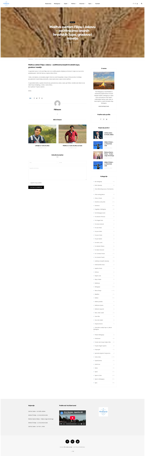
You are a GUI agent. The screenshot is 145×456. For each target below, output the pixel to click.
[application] (72, 417)
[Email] (20, 80)
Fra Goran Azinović (99, 224)
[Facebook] (67, 441)
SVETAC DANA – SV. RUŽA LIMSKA (36, 411)
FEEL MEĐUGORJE (68, 447)
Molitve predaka (99, 301)
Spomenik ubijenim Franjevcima (102, 353)
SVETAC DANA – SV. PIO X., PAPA (36, 426)
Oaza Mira (97, 316)
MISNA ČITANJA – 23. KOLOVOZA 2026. (109, 143)
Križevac (97, 272)
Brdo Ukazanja (98, 185)
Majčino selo (98, 275)
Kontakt (97, 3)
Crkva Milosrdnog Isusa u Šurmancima (104, 189)
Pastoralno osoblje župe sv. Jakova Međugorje (102, 328)
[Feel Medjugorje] (6, 3)
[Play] (61, 424)
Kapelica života (98, 268)
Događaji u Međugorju (100, 209)
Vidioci (96, 368)
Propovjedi (97, 349)
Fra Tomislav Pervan (100, 253)
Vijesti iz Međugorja (99, 379)
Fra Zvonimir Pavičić (100, 257)
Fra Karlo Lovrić (98, 242)
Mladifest (97, 294)
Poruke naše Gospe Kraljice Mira (103, 342)
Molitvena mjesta (99, 305)
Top (73, 451)
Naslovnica (48, 3)
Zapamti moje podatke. (36, 182)
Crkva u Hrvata (98, 198)
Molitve (73, 3)
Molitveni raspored (99, 309)
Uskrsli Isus (97, 364)
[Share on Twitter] (20, 73)
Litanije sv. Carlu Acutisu (42, 145)
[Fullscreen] (84, 424)
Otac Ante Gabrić (99, 320)
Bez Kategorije (98, 181)
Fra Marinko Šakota (99, 246)
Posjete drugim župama (100, 346)
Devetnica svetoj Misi (100, 202)
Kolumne (81, 3)
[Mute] (81, 424)
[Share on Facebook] (20, 69)
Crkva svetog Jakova (100, 194)
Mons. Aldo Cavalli (99, 312)
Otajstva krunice (99, 323)
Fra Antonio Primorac (100, 216)
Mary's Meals (98, 279)
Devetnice (97, 205)
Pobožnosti (97, 338)
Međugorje (57, 3)
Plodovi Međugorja (99, 334)
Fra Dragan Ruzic (99, 220)
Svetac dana (98, 357)
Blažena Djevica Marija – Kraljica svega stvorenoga (109, 154)
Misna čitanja (98, 290)
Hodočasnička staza (100, 264)
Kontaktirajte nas (104, 106)
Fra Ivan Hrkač (98, 227)
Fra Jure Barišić (98, 239)
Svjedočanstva (98, 360)
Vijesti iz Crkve (98, 375)
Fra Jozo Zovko (98, 235)
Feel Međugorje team (100, 213)
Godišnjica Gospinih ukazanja (102, 261)
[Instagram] (72, 441)
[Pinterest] (20, 76)
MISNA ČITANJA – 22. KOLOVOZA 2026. (109, 164)
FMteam (70, 42)
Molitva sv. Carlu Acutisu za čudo (72, 145)
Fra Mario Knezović (99, 250)
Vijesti (65, 3)
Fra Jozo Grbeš (98, 231)
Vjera (89, 3)
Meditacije (97, 283)
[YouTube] (78, 441)
